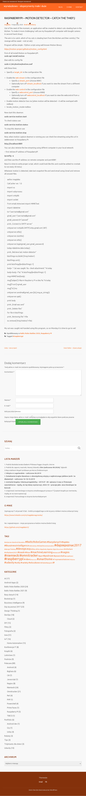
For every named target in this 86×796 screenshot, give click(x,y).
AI (5, 579)
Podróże (7, 659)
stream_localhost (34, 84)
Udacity (7, 748)
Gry (8, 728)
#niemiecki (11, 555)
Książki (7, 651)
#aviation (22, 542)
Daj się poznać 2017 (12, 607)
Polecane (8, 663)
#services (34, 559)
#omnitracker (29, 555)
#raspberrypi (18, 336)
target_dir (18, 72)
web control (20, 89)
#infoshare (68, 549)
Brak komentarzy (30, 25)
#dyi (29, 549)
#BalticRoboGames (36, 542)
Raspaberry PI (46, 333)
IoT (5, 639)
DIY (5, 623)
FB (46, 782)
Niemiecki (11, 687)
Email (41, 782)
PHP (8, 700)
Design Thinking (10, 611)
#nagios (65, 552)
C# (8, 675)
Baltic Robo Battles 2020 (30, 333)
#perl (40, 556)
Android (10, 667)
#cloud (40, 546)
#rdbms (27, 559)
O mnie (69, 7)
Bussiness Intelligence (13, 603)
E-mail (7, 406)
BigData (10, 671)
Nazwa (7, 400)
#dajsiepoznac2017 (67, 545)
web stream (20, 78)
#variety (24, 562)
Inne (6, 635)
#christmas (33, 546)
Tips (6, 740)
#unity (17, 562)
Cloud (9, 619)
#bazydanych (54, 542)
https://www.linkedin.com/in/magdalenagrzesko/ (23, 515)
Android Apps (10, 583)
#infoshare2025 (10, 552)
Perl (8, 696)
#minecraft (56, 552)
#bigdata (65, 542)
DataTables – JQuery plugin (73, 348)
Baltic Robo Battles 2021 (14, 591)
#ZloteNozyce (46, 563)
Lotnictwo (8, 655)
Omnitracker (12, 692)
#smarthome (44, 559)
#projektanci (69, 556)
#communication (48, 546)
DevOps (7, 615)
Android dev (12, 724)
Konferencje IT (10, 647)
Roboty (7, 736)
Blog (61, 7)
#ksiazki (21, 552)
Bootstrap (8, 599)
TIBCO (9, 716)
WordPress (53, 790)
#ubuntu (72, 559)
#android (15, 542)
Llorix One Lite (33, 790)
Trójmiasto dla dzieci (13, 744)
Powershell (11, 704)
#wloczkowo (34, 562)
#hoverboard (60, 549)
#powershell (59, 556)
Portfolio (8, 720)
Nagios (10, 683)
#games (50, 549)
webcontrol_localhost (36, 95)
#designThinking (10, 549)
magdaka (7, 25)
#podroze (48, 556)
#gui (54, 549)
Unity (9, 732)
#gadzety (43, 549)
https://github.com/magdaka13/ (16, 527)
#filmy (33, 549)
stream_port (24, 81)
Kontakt (79, 7)
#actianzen (8, 542)
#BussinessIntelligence (16, 545)
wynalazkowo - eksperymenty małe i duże (25, 6)
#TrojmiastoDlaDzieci (61, 559)
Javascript (11, 679)
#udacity (9, 562)
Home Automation (14, 643)
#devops (21, 548)
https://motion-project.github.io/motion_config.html (25, 49)
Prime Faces (12, 708)
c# (53, 562)
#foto (38, 549)
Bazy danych (9, 595)
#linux (27, 552)
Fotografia (8, 631)
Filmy (6, 627)
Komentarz (9, 372)
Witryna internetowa (12, 411)
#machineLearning (42, 552)
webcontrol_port (26, 92)
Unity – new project (10, 348)
